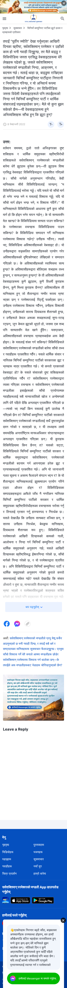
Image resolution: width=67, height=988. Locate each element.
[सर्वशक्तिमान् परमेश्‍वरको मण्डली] (33, 18)
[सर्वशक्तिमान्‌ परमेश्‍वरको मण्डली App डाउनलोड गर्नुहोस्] (5, 900)
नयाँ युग (38, 866)
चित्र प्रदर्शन (9, 873)
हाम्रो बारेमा (40, 873)
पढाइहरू (6, 859)
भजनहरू (38, 852)
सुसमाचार (17, 28)
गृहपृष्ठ (5, 28)
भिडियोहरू (7, 852)
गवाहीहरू (7, 866)
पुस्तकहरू (39, 845)
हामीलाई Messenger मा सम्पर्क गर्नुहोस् (37, 978)
